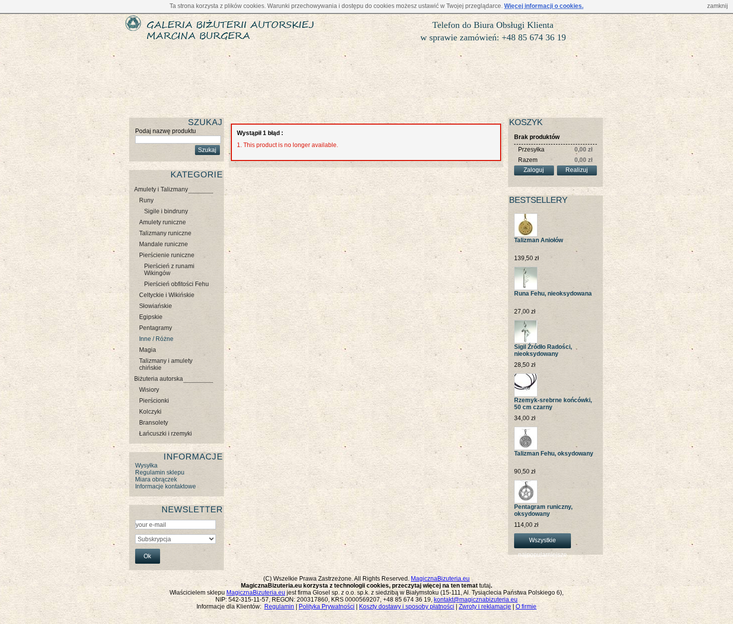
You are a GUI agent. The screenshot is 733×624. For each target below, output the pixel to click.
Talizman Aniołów (538, 240)
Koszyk (526, 122)
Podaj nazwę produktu (165, 131)
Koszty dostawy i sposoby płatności (406, 606)
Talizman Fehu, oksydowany (553, 453)
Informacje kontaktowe (165, 486)
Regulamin (279, 606)
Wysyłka (146, 465)
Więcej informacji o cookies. (543, 5)
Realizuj (576, 169)
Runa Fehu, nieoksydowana (553, 293)
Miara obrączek (156, 479)
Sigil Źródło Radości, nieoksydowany (543, 350)
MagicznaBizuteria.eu (440, 578)
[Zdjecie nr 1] (526, 216)
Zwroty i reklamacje (485, 606)
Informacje (193, 457)
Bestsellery (538, 200)
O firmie (526, 606)
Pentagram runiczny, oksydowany (543, 510)
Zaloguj (534, 169)
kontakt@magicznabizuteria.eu (476, 599)
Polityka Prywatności (327, 606)
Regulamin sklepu (159, 472)
